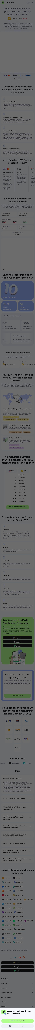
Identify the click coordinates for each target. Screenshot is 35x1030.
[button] (17, 1021)
